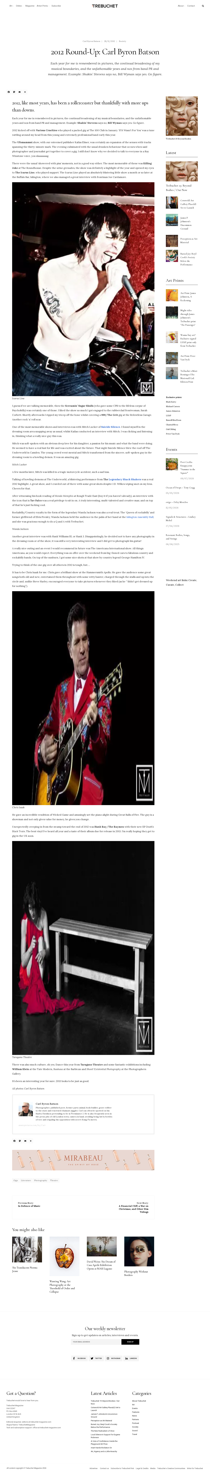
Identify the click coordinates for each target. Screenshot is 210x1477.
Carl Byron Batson (91, 41)
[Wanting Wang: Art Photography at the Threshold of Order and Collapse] (64, 1256)
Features (135, 1412)
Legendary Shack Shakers (125, 479)
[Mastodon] (14, 92)
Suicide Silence (110, 426)
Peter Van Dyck (173, 434)
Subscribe (56, 6)
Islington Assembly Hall (139, 517)
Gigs (15, 1180)
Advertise (93, 1468)
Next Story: (133, 1207)
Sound (135, 1431)
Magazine (29, 6)
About (181, 6)
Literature (26, 1180)
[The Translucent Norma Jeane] (27, 1250)
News (134, 1416)
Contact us (104, 1468)
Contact (191, 6)
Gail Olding (171, 429)
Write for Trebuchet (195, 1468)
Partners (135, 1419)
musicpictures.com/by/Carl (32, 1125)
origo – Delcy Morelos (177, 502)
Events (135, 1408)
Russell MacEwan (173, 420)
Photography (40, 1180)
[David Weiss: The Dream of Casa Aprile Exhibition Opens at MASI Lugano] (102, 1246)
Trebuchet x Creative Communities (171, 1468)
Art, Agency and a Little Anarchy (104, 1451)
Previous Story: (29, 1204)
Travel (134, 1434)
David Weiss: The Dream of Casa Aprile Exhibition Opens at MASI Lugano (101, 1265)
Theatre (54, 1180)
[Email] (20, 92)
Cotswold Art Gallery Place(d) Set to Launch (188, 204)
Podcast (135, 1423)
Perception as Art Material (101, 1421)
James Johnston (173, 411)
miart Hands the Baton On (101, 1448)
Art (10, 6)
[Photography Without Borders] (139, 1251)
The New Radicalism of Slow (102, 1431)
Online (19, 6)
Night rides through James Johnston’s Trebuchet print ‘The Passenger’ (188, 317)
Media (152, 1468)
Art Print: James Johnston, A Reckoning (188, 297)
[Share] (25, 92)
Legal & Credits (142, 1468)
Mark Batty (171, 402)
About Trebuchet (139, 1401)
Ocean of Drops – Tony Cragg (180, 487)
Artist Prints (42, 6)
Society (122, 41)
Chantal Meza (172, 425)
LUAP (168, 415)
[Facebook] (9, 92)
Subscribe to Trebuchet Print (122, 1468)
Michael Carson (173, 406)
